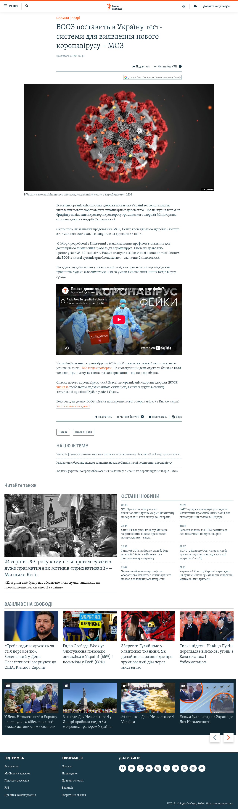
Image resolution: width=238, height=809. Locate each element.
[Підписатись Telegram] (175, 768)
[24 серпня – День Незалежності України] (148, 698)
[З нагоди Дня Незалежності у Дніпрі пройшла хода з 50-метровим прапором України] (90, 698)
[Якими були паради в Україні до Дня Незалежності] (207, 698)
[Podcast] (193, 768)
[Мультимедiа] (195, 6)
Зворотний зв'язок (74, 795)
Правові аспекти (73, 780)
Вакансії (67, 788)
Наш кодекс (70, 773)
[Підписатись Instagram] (157, 768)
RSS (6, 788)
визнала (62, 387)
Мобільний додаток (17, 773)
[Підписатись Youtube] (148, 768)
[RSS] (184, 768)
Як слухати (11, 766)
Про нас (67, 766)
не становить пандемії (73, 406)
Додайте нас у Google (216, 6)
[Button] (141, 66)
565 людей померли (97, 368)
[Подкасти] (184, 6)
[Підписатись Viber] (166, 768)
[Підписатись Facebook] (122, 768)
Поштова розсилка (16, 780)
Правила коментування (20, 795)
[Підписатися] (201, 768)
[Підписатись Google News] (131, 768)
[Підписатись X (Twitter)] (140, 768)
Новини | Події (68, 18)
